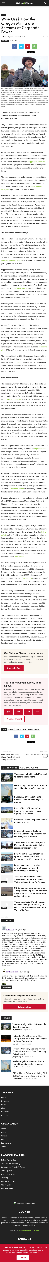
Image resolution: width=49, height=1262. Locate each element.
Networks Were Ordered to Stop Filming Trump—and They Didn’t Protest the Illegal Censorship (29, 1038)
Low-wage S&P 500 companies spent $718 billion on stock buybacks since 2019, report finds (29, 856)
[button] (45, 3)
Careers (4, 1136)
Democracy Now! (8, 1174)
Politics (4, 780)
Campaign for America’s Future (13, 1167)
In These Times (7, 1188)
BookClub (5, 1112)
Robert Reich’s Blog (8, 1160)
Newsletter (5, 1101)
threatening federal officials (11, 260)
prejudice (17, 362)
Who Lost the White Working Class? (37, 756)
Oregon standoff (33, 729)
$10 (8, 712)
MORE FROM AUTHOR (29, 768)
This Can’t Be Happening (10, 1163)
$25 (18, 712)
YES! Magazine (6, 1185)
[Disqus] (24, 955)
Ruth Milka (16, 1067)
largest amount (40, 449)
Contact (4, 1146)
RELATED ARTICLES (10, 768)
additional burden (17, 489)
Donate (4, 1132)
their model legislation (13, 399)
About (3, 1129)
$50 (28, 712)
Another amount (14, 719)
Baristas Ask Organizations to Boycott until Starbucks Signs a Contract (28, 799)
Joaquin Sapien (17, 1057)
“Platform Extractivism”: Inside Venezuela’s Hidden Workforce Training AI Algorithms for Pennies (29, 879)
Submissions (6, 1143)
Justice (3, 15)
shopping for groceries (36, 162)
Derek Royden (8, 37)
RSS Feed (4, 1115)
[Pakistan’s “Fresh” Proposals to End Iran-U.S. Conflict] (7, 823)
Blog (3, 1108)
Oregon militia (21, 729)
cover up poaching (22, 288)
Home (3, 1097)
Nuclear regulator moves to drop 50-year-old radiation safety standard (29, 1062)
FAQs (3, 1139)
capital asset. (20, 557)
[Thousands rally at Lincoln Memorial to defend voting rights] (7, 777)
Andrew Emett (17, 1078)
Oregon (11, 729)
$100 (38, 712)
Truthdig (4, 1178)
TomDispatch (6, 1170)
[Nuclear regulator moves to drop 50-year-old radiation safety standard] (7, 791)
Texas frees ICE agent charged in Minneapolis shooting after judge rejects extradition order (29, 845)
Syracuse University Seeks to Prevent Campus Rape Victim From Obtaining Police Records (30, 834)
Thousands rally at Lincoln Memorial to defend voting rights (29, 1025)
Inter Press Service (8, 1181)
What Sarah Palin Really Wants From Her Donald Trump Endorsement (10, 757)
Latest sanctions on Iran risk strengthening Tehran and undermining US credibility (27, 868)
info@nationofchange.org (29, 1230)
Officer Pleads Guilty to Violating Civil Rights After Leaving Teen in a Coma (29, 1074)
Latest (3, 1104)
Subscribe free (13, 668)
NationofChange (15, 41)
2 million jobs (27, 578)
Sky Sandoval (17, 1029)
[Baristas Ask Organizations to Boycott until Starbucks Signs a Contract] (7, 799)
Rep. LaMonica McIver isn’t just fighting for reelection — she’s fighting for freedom (28, 811)
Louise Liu (16, 1044)
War (3, 828)
